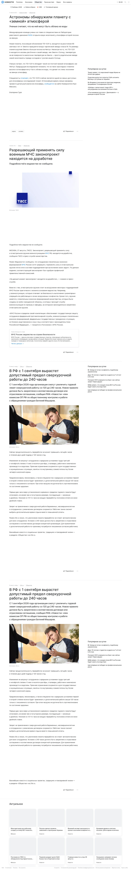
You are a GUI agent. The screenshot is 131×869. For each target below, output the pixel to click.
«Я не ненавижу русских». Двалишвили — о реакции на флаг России (103, 93)
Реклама (15, 867)
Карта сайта (124, 867)
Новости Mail (23, 12)
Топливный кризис (52, 7)
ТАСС (19, 145)
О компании (8, 867)
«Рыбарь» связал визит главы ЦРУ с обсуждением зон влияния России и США (102, 88)
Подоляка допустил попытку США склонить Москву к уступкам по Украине (103, 78)
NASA (30, 35)
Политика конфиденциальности (86, 867)
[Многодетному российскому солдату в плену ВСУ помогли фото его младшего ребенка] (22, 822)
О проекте (56, 867)
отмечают (24, 78)
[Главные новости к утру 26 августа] (79, 851)
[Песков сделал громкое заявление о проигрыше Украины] (51, 822)
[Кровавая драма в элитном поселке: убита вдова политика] (108, 822)
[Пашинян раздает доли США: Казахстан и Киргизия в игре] (51, 851)
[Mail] (2, 2)
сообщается (49, 84)
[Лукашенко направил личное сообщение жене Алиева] (108, 851)
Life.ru (22, 366)
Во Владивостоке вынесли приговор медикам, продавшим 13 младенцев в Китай (104, 83)
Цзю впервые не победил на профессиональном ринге (105, 391)
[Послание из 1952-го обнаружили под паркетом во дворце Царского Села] (22, 851)
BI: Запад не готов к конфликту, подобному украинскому (103, 371)
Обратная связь (116, 867)
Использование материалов (103, 867)
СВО (40, 7)
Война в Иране (30, 7)
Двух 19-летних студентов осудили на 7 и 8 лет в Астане (104, 376)
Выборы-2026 (17, 7)
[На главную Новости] (9, 2)
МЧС (47, 253)
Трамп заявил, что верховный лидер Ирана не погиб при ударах (104, 73)
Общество (32, 12)
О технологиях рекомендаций (68, 867)
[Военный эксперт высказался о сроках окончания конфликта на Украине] (79, 822)
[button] (44, 188)
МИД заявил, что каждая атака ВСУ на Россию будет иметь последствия (104, 386)
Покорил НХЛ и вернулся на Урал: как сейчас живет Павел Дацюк (104, 381)
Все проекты (22, 867)
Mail (3, 867)
